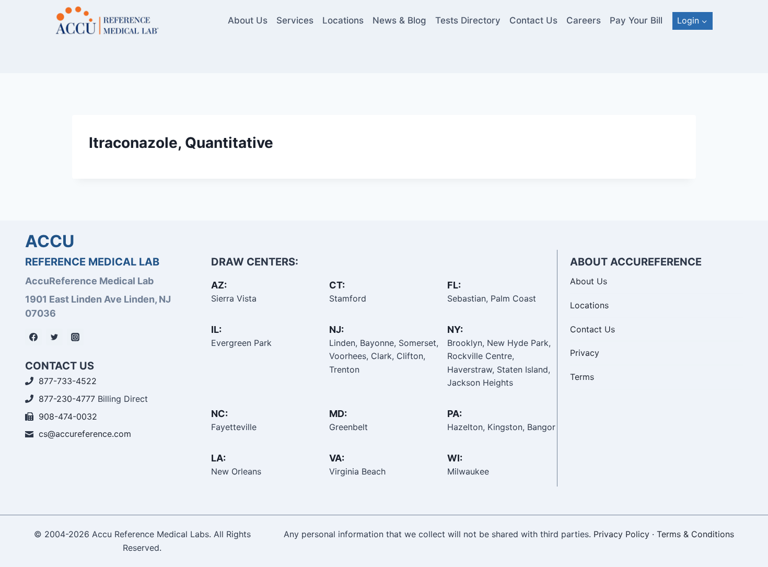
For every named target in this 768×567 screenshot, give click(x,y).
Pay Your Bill (636, 20)
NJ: (336, 329)
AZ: (219, 285)
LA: (218, 458)
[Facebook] (33, 337)
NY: (455, 329)
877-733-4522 (68, 381)
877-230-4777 (67, 399)
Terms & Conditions (695, 534)
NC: (219, 413)
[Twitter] (54, 337)
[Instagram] (75, 337)
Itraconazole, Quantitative (181, 143)
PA (453, 413)
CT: (337, 285)
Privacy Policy (621, 534)
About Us (247, 20)
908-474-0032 (68, 416)
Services (294, 20)
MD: (338, 413)
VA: (336, 458)
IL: (216, 329)
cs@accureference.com (85, 434)
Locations (343, 20)
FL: (454, 285)
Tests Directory (468, 20)
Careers (583, 20)
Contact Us (533, 20)
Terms (582, 377)
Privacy (584, 353)
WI (453, 458)
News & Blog (399, 20)
